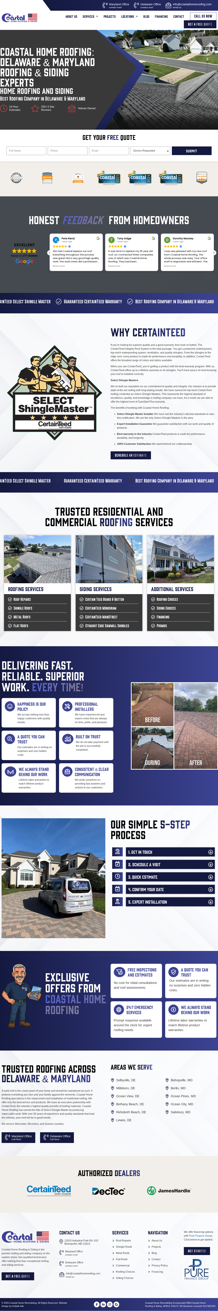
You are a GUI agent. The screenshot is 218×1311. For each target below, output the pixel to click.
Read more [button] (59, 266)
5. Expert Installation (147, 901)
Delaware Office (150, 4)
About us (71, 16)
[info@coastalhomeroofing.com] (168, 5)
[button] (213, 252)
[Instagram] (110, 1304)
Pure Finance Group (200, 1235)
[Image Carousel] (7, 1137)
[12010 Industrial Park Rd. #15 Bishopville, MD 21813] (61, 1241)
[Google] (116, 1304)
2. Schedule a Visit (144, 864)
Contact (178, 16)
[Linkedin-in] (103, 1304)
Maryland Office (119, 4)
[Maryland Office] (105, 5)
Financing (161, 16)
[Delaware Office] (136, 5)
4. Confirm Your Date (146, 889)
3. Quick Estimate (143, 876)
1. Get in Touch (140, 851)
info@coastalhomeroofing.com (192, 4)
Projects (110, 16)
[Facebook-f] (97, 1304)
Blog (146, 16)
